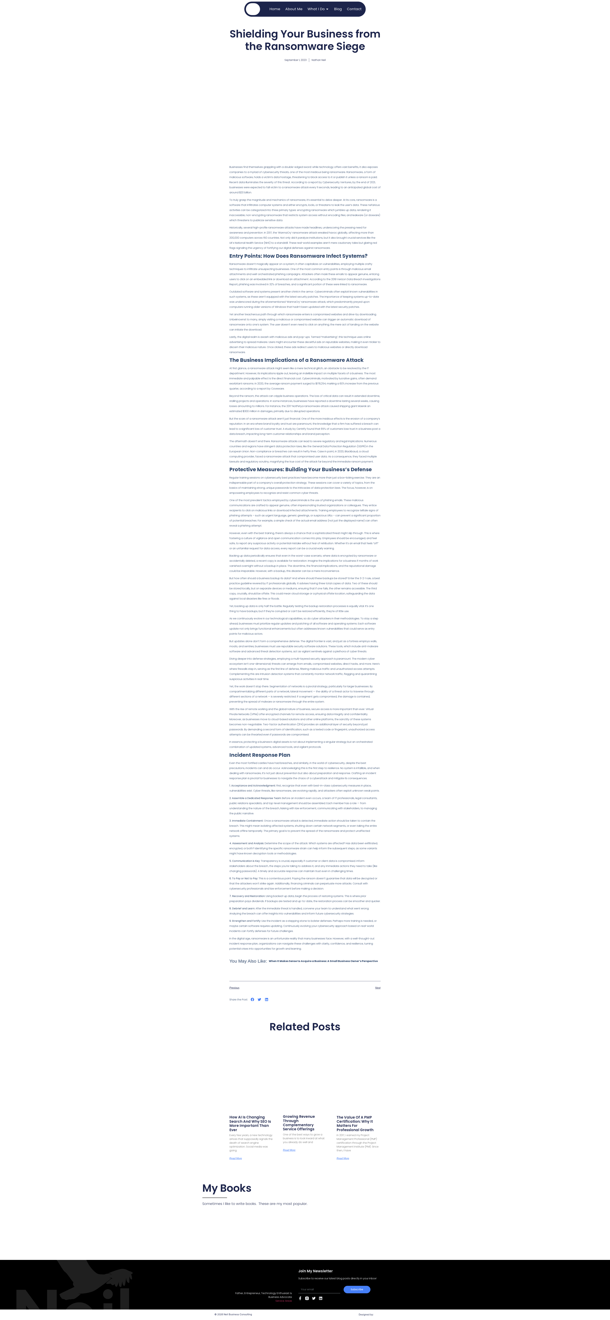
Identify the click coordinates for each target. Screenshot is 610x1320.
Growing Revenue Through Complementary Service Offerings (299, 1123)
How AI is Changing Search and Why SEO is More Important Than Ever (250, 1123)
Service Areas (283, 1301)
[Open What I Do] (327, 9)
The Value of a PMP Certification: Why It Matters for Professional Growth (355, 1123)
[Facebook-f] (300, 1298)
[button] (252, 999)
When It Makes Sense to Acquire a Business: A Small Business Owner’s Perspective (323, 961)
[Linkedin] (320, 1298)
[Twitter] (314, 1298)
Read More (235, 1158)
